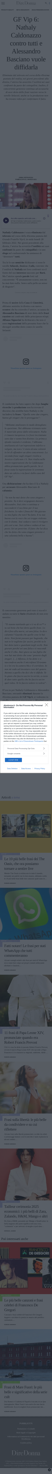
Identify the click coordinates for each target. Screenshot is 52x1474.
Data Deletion (12, 768)
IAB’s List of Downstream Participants (29, 741)
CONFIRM (13, 760)
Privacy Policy (39, 768)
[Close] (47, 705)
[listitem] (26, 748)
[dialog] (26, 737)
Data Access (26, 768)
